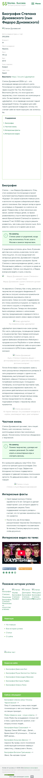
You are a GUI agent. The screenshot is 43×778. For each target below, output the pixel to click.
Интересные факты (12, 130)
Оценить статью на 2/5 (6, 572)
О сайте (9, 636)
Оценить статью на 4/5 (12, 572)
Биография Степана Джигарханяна (28, 597)
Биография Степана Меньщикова (37, 597)
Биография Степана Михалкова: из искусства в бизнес (7, 604)
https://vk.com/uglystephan (23, 77)
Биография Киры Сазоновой (16, 727)
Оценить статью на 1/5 (3, 572)
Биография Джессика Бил (16, 669)
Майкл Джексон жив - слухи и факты (19, 715)
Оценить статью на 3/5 (9, 572)
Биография (9, 123)
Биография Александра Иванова (19, 677)
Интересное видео (12, 134)
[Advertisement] (21, 156)
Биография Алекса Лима (16, 685)
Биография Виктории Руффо (17, 681)
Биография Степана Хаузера (16, 597)
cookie (26, 776)
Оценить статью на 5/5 (15, 572)
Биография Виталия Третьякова (17, 752)
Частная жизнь (11, 127)
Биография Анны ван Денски (16, 740)
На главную (11, 625)
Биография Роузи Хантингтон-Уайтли (21, 673)
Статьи (9, 633)
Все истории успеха (14, 629)
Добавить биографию (31, 768)
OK (32, 776)
